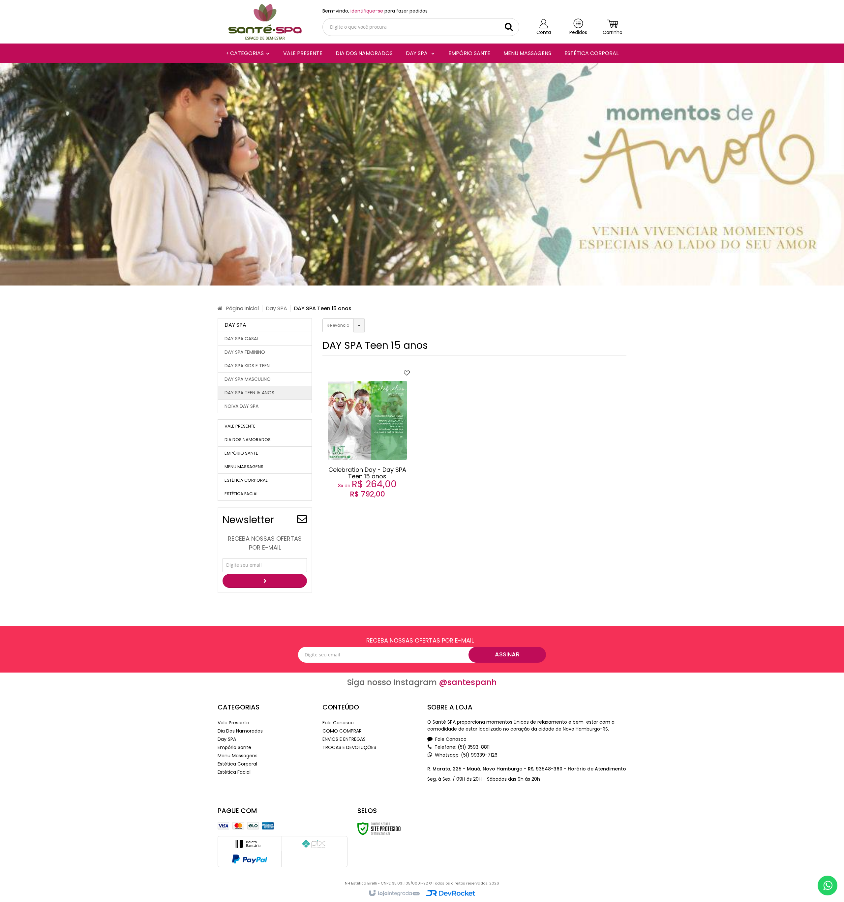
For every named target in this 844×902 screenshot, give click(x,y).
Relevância (338, 325)
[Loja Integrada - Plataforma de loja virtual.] (394, 893)
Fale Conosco (338, 722)
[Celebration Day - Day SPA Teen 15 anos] (367, 443)
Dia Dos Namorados (240, 731)
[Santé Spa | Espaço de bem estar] (265, 21)
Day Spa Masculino (248, 379)
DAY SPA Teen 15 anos (249, 392)
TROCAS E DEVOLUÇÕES (349, 747)
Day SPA (276, 308)
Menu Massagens (237, 755)
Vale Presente (233, 722)
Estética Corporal (237, 764)
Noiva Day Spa (241, 406)
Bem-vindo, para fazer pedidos (375, 11)
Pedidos (578, 32)
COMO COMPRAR (342, 731)
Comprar (371, 478)
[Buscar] (508, 26)
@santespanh (468, 682)
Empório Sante (234, 747)
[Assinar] (265, 581)
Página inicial (242, 308)
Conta (543, 32)
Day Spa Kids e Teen (247, 365)
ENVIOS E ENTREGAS (344, 739)
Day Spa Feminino (245, 352)
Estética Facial (234, 772)
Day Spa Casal (242, 338)
